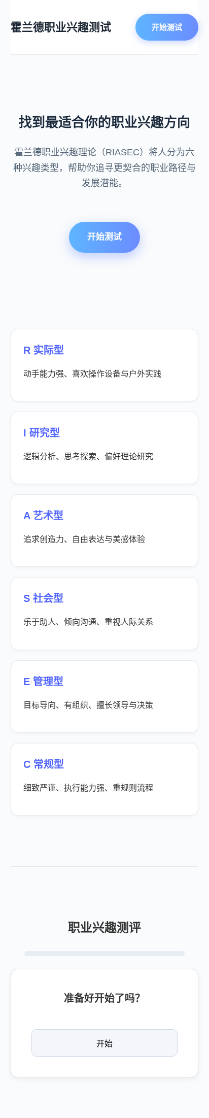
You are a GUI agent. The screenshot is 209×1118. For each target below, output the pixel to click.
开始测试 (167, 27)
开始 (104, 1043)
